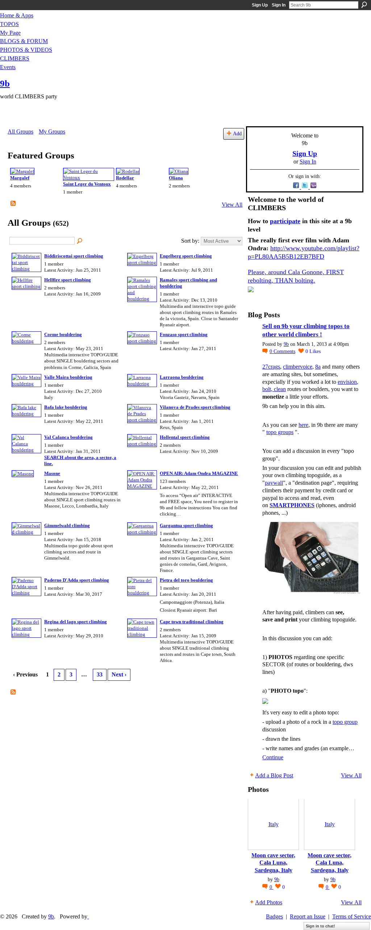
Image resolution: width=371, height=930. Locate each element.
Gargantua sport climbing (186, 525)
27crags (271, 367)
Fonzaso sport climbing (184, 334)
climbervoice (297, 367)
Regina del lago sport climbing (75, 621)
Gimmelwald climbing (67, 525)
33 (100, 674)
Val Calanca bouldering (68, 437)
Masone (52, 473)
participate (285, 221)
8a (318, 367)
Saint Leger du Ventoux (87, 184)
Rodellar (125, 178)
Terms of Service (351, 916)
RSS (13, 203)
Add (237, 133)
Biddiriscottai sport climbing (73, 256)
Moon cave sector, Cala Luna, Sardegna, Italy (273, 863)
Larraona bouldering (182, 377)
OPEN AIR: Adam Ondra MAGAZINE (199, 473)
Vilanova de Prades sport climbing (195, 407)
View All (232, 204)
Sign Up (260, 5)
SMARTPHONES (292, 505)
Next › (119, 674)
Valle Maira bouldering (68, 377)
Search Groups (80, 241)
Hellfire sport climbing (67, 280)
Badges (274, 916)
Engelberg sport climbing (186, 256)
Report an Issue (307, 916)
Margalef (19, 178)
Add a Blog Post (274, 775)
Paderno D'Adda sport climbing (76, 580)
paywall (274, 483)
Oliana (176, 178)
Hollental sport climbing (185, 437)
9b (5, 83)
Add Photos (268, 902)
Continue (272, 757)
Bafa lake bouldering (65, 407)
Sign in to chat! (320, 926)
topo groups (279, 432)
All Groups (20, 131)
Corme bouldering (63, 334)
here (303, 425)
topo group (345, 722)
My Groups (52, 131)
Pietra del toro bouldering (186, 580)
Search (364, 4)
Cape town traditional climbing (192, 621)
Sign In (278, 5)
